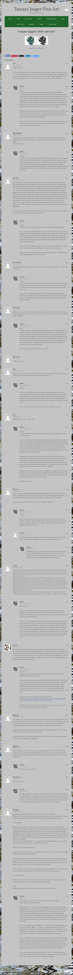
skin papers (33, 629)
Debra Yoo (16, 715)
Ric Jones (16, 809)
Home (10, 19)
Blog (18, 19)
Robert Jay (16, 746)
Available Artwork (51, 19)
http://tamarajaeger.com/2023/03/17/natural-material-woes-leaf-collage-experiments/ (42, 698)
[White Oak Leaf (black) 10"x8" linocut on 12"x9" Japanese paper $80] (42, 40)
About (62, 19)
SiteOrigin (39, 971)
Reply (67, 63)
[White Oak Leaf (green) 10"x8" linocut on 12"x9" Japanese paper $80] (30, 40)
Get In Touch (20, 24)
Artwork (39, 19)
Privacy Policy (52, 24)
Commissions (28, 19)
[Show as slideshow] (36, 48)
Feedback (31, 24)
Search (41, 24)
